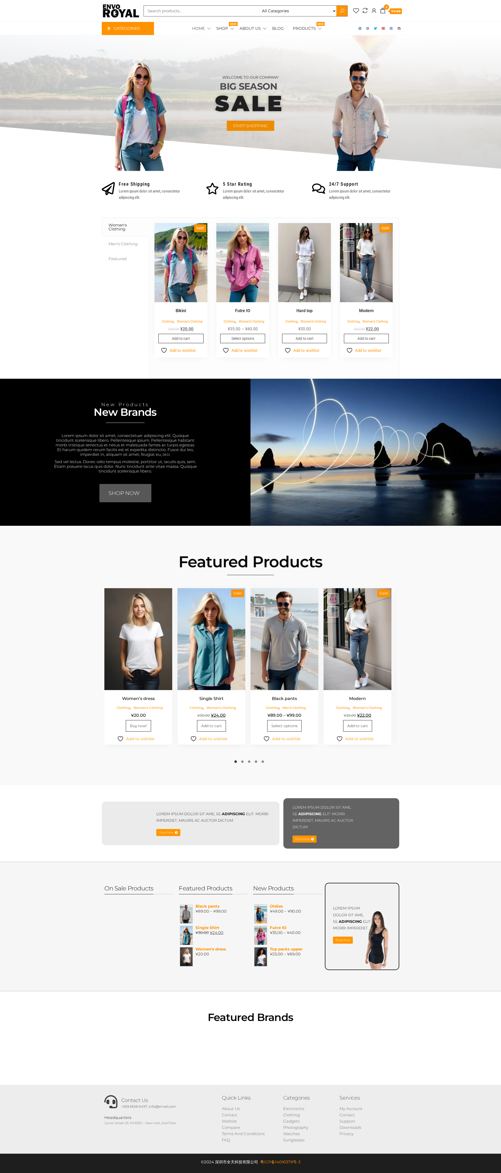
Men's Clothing (294, 708)
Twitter (376, 28)
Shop (225, 26)
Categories (127, 28)
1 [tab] (237, 763)
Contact (399, 28)
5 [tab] (264, 763)
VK (391, 28)
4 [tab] (257, 763)
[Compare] (365, 11)
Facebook (360, 28)
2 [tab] (243, 763)
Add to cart (181, 338)
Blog (278, 28)
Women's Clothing (148, 708)
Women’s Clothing (189, 321)
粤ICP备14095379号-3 (280, 1161)
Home (198, 28)
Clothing (168, 321)
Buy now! (138, 725)
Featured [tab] (118, 258)
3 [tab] (250, 763)
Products (307, 26)
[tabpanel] (274, 298)
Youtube (383, 28)
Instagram (368, 28)
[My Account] (374, 11)
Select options (242, 338)
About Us (250, 28)
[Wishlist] (356, 11)
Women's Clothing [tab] (118, 227)
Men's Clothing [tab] (123, 243)
